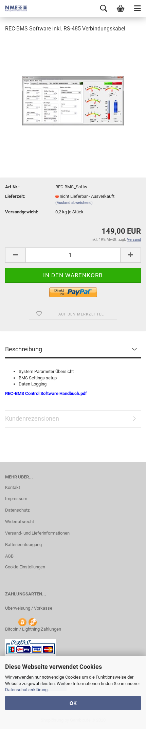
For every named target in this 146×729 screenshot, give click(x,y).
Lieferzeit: (15, 196)
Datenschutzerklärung (26, 689)
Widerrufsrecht (19, 521)
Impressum (16, 498)
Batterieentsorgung (23, 544)
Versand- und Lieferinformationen (37, 533)
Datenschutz (17, 510)
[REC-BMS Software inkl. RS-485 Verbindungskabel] (73, 89)
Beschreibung (23, 349)
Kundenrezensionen (32, 418)
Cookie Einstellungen (25, 566)
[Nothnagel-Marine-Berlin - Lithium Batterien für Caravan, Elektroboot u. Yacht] (13, 8)
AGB (9, 556)
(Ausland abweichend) (74, 203)
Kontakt (12, 487)
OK (73, 703)
